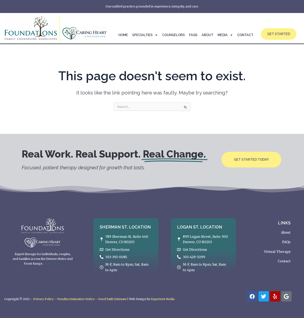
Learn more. (52, 263)
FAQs (193, 35)
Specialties (142, 35)
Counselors (173, 35)
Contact (245, 35)
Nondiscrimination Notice (76, 299)
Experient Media (163, 299)
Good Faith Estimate (112, 299)
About (207, 35)
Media (223, 35)
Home (123, 35)
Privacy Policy (43, 299)
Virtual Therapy (277, 252)
